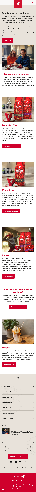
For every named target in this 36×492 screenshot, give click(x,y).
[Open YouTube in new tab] (20, 462)
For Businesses (7, 402)
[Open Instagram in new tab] (25, 462)
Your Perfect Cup (8, 413)
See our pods (8, 276)
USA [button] (30, 468)
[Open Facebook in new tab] (16, 462)
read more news (7, 438)
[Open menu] (2, 2)
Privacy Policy (28, 485)
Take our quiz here (18, 307)
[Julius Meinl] (18, 4)
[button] (33, 2)
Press (3, 485)
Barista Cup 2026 (8, 386)
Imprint (14, 485)
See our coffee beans (11, 211)
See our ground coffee (11, 146)
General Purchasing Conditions (13, 487)
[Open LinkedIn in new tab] (11, 462)
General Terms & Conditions (11, 489)
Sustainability (7, 397)
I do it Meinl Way (8, 392)
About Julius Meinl (8, 418)
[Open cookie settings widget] (3, 489)
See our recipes (9, 364)
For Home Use (6, 408)
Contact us (7, 40)
